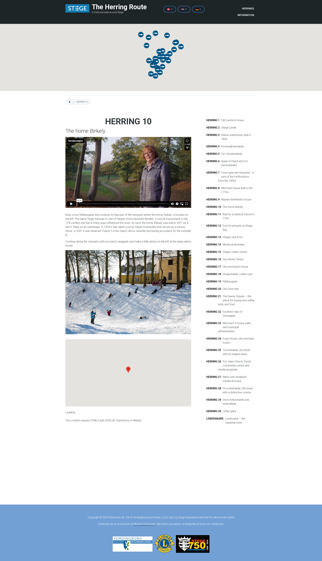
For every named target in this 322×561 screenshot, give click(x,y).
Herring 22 (213, 311)
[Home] (77, 8)
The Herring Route (119, 7)
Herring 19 (213, 281)
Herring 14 (213, 244)
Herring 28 (213, 388)
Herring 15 (213, 252)
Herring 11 (213, 214)
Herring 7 (213, 172)
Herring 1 (213, 120)
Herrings (248, 8)
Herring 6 (213, 161)
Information (245, 15)
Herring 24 (213, 338)
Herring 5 (213, 153)
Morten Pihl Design (144, 524)
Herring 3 (213, 135)
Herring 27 (213, 377)
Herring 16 (213, 259)
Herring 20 (213, 288)
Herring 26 (213, 361)
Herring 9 (213, 199)
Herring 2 (213, 127)
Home (69, 102)
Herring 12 (213, 225)
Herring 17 (213, 266)
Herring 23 (213, 323)
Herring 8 (213, 188)
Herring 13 (213, 237)
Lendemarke (215, 418)
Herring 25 (213, 350)
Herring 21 (213, 296)
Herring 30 (213, 411)
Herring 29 (213, 399)
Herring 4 (213, 146)
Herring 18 (213, 274)
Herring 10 (213, 207)
